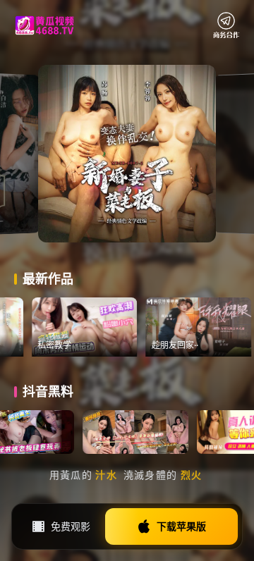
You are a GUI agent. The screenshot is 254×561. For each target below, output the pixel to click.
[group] (103, 327)
